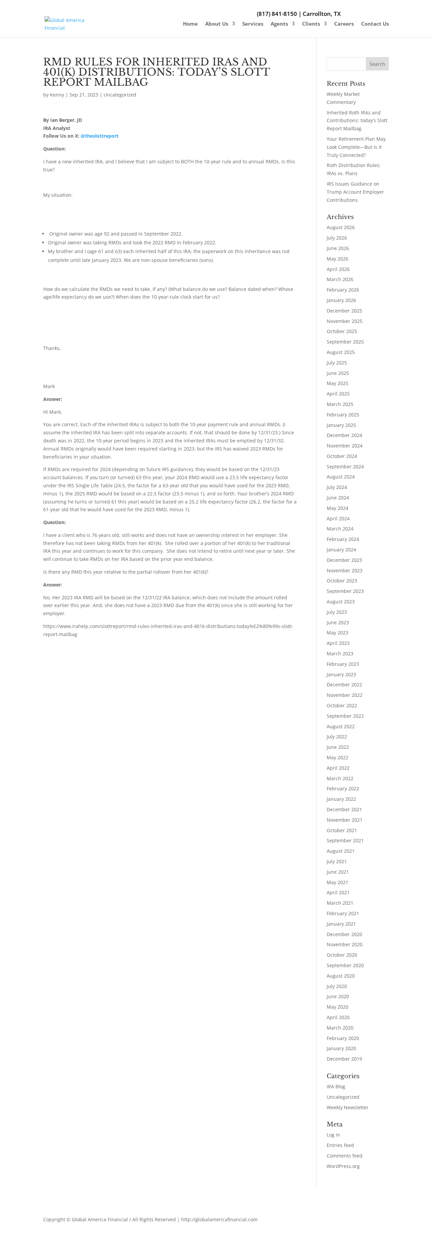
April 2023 (338, 643)
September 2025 (345, 341)
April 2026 (338, 269)
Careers (344, 24)
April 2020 (338, 1017)
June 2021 (338, 872)
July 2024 (337, 487)
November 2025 (344, 321)
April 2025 (338, 393)
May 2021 (337, 882)
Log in (333, 1134)
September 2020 (345, 965)
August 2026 (341, 227)
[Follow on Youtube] (349, 1221)
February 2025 (343, 414)
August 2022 (341, 726)
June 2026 (338, 248)
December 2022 (344, 684)
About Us (216, 24)
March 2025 (340, 404)
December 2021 (344, 809)
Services (252, 24)
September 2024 (345, 466)
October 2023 (342, 580)
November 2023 (344, 570)
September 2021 (345, 840)
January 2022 (341, 799)
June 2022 (338, 747)
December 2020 (344, 934)
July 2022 (337, 736)
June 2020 (338, 996)
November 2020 (344, 944)
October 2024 (342, 456)
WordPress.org (343, 1166)
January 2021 (341, 924)
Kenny (57, 94)
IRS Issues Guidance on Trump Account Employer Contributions (355, 192)
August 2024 (341, 476)
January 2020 (341, 1048)
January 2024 (341, 549)
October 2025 (342, 331)
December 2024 (344, 435)
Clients (311, 24)
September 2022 (345, 716)
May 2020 (337, 1007)
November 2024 (344, 445)
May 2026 (337, 258)
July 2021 (337, 861)
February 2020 (343, 1038)
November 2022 (344, 695)
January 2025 (341, 425)
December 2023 (344, 560)
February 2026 (343, 290)
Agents (279, 24)
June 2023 (338, 622)
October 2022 (342, 705)
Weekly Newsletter (348, 1107)
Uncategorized (120, 94)
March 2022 (340, 778)
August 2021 (341, 851)
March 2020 (340, 1028)
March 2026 (340, 279)
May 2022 (337, 757)
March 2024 (340, 528)
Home (190, 24)
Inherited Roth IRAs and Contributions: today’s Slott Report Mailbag (357, 120)
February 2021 (343, 913)
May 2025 (337, 383)
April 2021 (338, 892)
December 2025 (344, 310)
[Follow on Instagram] (335, 1221)
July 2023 (337, 612)
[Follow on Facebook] (322, 1221)
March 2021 (340, 903)
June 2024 (338, 497)
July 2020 (337, 986)
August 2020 (341, 976)
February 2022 (343, 788)
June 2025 (338, 373)
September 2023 (345, 591)
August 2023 (341, 601)
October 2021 (342, 830)
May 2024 (337, 508)
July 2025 (337, 362)
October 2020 (342, 955)
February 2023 (343, 664)
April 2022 (338, 768)
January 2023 (341, 674)
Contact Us (375, 24)
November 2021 (344, 820)
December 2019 (344, 1059)
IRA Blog (336, 1086)
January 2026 (341, 300)
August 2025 (341, 352)
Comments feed (344, 1155)
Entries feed (340, 1145)
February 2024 (343, 539)
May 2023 (337, 632)
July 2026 (337, 238)
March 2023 (340, 653)
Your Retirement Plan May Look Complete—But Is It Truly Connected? (356, 147)
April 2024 (338, 518)
